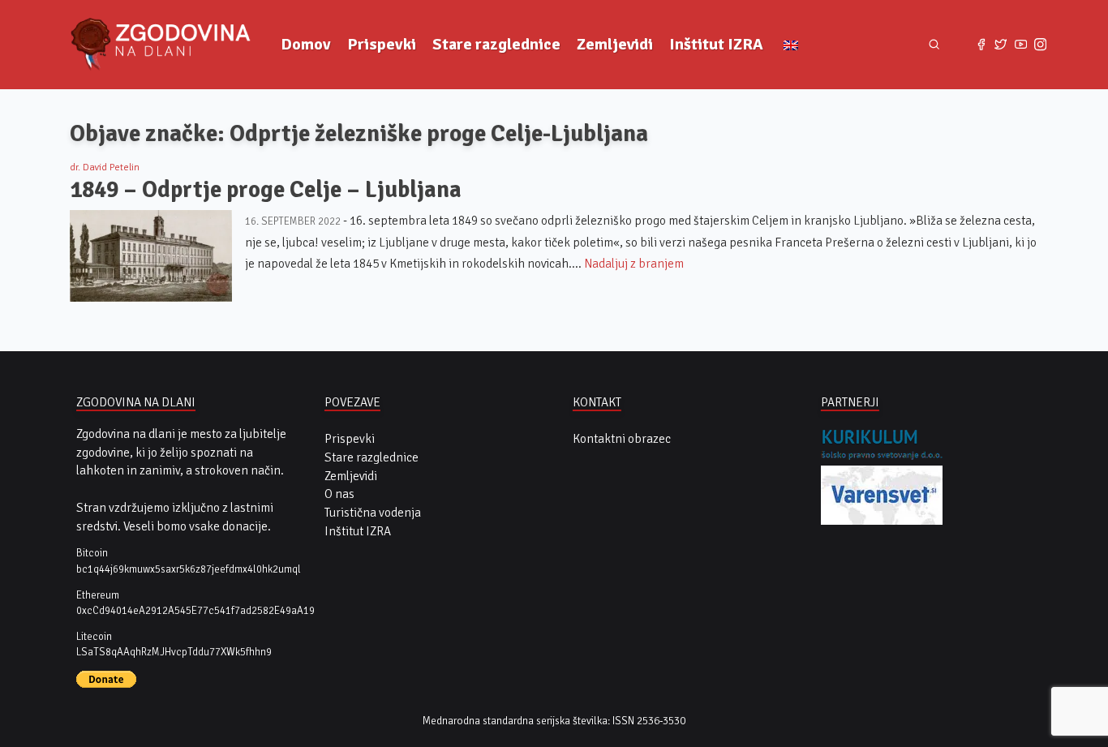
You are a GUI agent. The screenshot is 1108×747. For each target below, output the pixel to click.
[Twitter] (1001, 44)
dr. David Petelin (105, 167)
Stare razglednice (496, 44)
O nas (339, 494)
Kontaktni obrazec (622, 438)
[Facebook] (980, 44)
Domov (306, 44)
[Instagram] (1040, 44)
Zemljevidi (615, 44)
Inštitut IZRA (716, 44)
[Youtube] (1020, 44)
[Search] (934, 45)
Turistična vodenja (372, 512)
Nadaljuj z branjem (634, 263)
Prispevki (381, 44)
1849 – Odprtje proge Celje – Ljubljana (266, 189)
